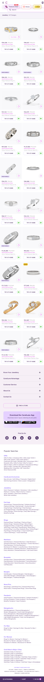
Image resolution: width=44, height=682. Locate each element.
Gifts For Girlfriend (18, 465)
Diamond (10, 490)
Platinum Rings (26, 522)
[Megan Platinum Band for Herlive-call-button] (41, 188)
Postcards (24, 479)
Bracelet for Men (30, 628)
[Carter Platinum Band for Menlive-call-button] (41, 153)
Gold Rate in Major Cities (13, 649)
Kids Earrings (19, 506)
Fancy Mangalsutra (9, 614)
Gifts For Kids (18, 463)
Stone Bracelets (30, 563)
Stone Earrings (18, 511)
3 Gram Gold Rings (27, 531)
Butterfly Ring (24, 529)
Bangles (7, 572)
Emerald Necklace (20, 550)
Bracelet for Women (10, 641)
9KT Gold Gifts (24, 468)
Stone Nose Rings (30, 588)
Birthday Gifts (22, 461)
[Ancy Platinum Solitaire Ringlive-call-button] (19, 118)
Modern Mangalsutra (10, 612)
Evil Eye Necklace (19, 545)
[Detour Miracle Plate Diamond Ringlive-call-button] (19, 49)
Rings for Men (8, 628)
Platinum (6, 492)
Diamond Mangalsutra (22, 610)
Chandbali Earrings (22, 509)
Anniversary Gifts (32, 461)
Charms (12, 492)
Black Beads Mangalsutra (24, 614)
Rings (6, 520)
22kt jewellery (32, 490)
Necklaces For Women (10, 547)
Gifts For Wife (8, 466)
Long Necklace (23, 547)
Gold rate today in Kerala (11, 658)
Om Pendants (31, 599)
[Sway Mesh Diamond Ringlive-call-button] (19, 326)
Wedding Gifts (8, 468)
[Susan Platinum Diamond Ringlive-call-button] (41, 222)
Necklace (7, 539)
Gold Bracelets (8, 559)
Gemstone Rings (18, 524)
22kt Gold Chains (32, 550)
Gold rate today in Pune (28, 658)
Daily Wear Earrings (29, 511)
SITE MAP (11, 669)
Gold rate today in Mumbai (12, 657)
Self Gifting (16, 479)
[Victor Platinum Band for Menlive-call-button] (19, 257)
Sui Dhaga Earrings (9, 509)
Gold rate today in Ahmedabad (30, 662)
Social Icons (12, 423)
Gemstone (24, 490)
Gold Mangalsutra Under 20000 (13, 615)
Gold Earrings (8, 504)
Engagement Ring (9, 525)
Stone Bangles (30, 575)
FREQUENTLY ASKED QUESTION (22, 673)
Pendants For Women (10, 642)
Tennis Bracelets (31, 561)
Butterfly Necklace (20, 548)
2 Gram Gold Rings (9, 532)
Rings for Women (9, 639)
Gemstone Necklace (10, 543)
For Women (8, 637)
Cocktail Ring (8, 529)
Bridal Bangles (21, 575)
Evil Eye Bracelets (19, 561)
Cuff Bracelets (8, 564)
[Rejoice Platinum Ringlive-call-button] (41, 84)
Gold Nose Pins (16, 586)
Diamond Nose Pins (28, 586)
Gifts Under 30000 (9, 459)
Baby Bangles (8, 577)
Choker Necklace (33, 543)
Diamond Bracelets (19, 559)
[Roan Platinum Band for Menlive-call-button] (19, 361)
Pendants (7, 595)
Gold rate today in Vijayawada (13, 660)
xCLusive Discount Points (31, 671)
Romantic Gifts (8, 463)
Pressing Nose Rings (18, 588)
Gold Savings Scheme (10, 481)
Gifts (5, 456)
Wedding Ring (28, 525)
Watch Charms (20, 492)
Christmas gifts (17, 458)
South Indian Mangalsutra (25, 612)
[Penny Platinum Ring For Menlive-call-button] (19, 153)
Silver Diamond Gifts (10, 470)
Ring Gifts (16, 468)
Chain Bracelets (8, 563)
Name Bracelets (19, 563)
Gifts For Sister (27, 463)
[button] (24, 679)
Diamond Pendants (19, 597)
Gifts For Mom (8, 465)
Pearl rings (7, 531)
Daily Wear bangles (9, 575)
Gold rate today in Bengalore (13, 655)
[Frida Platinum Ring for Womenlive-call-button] (19, 188)
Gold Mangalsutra (9, 610)
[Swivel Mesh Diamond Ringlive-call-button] (41, 326)
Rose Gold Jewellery (21, 493)
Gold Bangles (8, 574)
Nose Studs (7, 588)
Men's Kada (7, 630)
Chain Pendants (20, 599)
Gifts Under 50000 (22, 459)
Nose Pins (7, 584)
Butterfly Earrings (9, 513)
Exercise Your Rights (10, 671)
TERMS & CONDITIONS (28, 669)
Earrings (7, 502)
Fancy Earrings (8, 511)
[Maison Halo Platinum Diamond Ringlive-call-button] (19, 222)
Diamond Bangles (18, 574)
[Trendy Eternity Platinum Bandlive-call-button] (41, 292)
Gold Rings (17, 522)
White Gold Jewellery (10, 495)
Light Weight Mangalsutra (11, 617)
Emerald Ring (23, 527)
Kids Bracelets (30, 559)
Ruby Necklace (21, 543)
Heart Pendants (21, 601)
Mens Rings (28, 524)
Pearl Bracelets (8, 561)
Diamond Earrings (18, 504)
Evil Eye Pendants (9, 599)
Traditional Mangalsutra (31, 615)
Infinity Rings (33, 529)
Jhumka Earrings (29, 506)
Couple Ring (19, 525)
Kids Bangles (28, 574)
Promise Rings (16, 531)
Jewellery (7, 488)
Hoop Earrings (8, 508)
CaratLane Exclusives (12, 477)
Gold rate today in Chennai (12, 652)
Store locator (22, 481)
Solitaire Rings (8, 524)
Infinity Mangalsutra (10, 619)
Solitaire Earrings (30, 504)
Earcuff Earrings (33, 509)
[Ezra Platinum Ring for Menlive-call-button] (19, 292)
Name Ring (31, 527)
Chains (28, 492)
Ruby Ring (14, 527)
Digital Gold (31, 479)
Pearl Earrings (27, 508)
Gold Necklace (8, 542)
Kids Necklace (31, 542)
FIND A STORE (23, 405)
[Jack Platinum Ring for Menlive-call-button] (41, 49)
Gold (5, 490)
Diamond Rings (8, 522)
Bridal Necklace (32, 548)
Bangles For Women (23, 641)
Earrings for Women (21, 639)
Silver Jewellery (8, 493)
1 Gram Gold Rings (21, 532)
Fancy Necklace (9, 550)
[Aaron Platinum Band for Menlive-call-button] (41, 257)
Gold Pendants (8, 597)
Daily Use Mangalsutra (27, 617)
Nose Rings (7, 586)
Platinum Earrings (9, 506)
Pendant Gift (17, 466)
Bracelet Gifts (26, 466)
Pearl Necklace (8, 545)
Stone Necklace (8, 548)
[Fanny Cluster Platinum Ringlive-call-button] (41, 118)
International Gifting (31, 465)
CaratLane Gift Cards (10, 461)
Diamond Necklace (19, 542)
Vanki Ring (7, 527)
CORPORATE (20, 671)
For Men (7, 626)
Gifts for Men (8, 458)
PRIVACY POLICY (18, 669)
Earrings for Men (19, 628)
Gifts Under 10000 (29, 458)
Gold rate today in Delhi (29, 657)
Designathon (31, 481)
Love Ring (16, 529)
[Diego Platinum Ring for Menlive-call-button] (19, 84)
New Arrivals (7, 479)
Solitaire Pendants (31, 597)
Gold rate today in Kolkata (12, 662)
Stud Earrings (17, 508)
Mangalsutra (8, 608)
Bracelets (7, 557)
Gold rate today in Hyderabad (13, 653)
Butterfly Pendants (9, 601)
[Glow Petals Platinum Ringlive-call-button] (41, 361)
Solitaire (17, 490)
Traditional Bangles (19, 577)
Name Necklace (33, 547)
